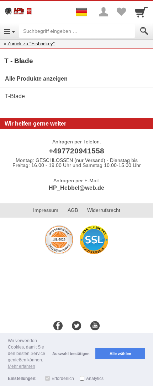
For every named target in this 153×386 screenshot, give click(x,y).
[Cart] (141, 11)
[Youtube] (95, 326)
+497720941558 (76, 151)
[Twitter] (76, 326)
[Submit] (144, 31)
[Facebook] (58, 326)
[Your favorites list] (121, 11)
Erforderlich (63, 378)
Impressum (45, 210)
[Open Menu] (9, 31)
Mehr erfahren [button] (21, 366)
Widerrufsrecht (103, 210)
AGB (73, 210)
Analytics (95, 378)
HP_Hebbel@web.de (76, 188)
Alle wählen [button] (120, 353)
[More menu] (103, 11)
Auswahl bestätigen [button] (71, 353)
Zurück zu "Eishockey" (31, 43)
